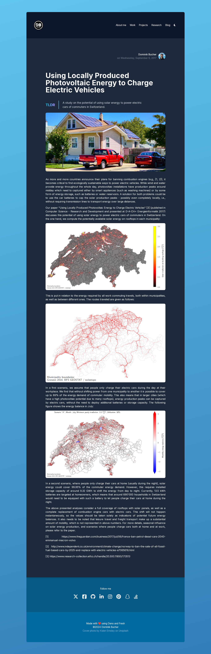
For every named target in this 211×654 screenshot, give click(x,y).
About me (121, 25)
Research (156, 25)
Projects (143, 25)
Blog (167, 25)
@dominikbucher (146, 54)
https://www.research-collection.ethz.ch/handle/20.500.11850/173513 (90, 556)
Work (132, 25)
